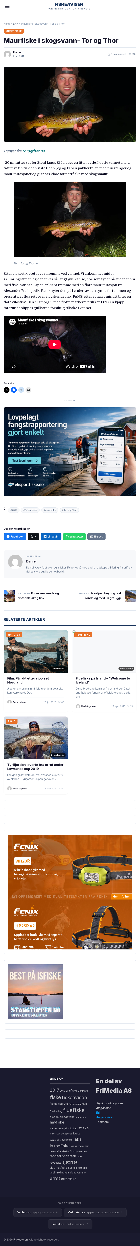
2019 (62, 1091)
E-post (98, 536)
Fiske (11, 721)
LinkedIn (53, 536)
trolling (60, 1172)
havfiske (57, 1122)
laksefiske (60, 1145)
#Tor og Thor (69, 510)
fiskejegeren (75, 1104)
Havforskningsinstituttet (63, 1128)
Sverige (72, 1167)
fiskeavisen (74, 1097)
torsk (52, 1172)
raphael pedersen (63, 1156)
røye (80, 1156)
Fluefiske (83, 634)
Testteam (102, 1122)
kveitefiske (55, 1140)
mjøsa (53, 1151)
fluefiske (74, 1110)
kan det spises (64, 1133)
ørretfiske (68, 1179)
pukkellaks (81, 1151)
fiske (55, 1097)
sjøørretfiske (58, 1167)
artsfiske (71, 1090)
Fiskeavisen (20, 1239)
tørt (67, 1173)
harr (85, 1117)
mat (87, 1146)
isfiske (83, 1128)
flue (84, 1103)
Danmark (83, 1090)
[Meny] (7, 6)
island (53, 1134)
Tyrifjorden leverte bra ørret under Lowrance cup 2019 (35, 767)
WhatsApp (76, 536)
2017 (15, 23)
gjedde (54, 1116)
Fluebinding (56, 1111)
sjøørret (69, 1162)
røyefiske (55, 1162)
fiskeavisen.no (59, 1103)
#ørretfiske (50, 510)
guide (78, 1117)
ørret (55, 1178)
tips (85, 1167)
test (80, 1168)
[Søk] (131, 6)
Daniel (17, 52)
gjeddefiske (67, 1116)
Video (73, 1172)
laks (77, 1139)
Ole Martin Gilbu (66, 1151)
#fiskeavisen (30, 510)
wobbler (81, 1172)
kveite (76, 1133)
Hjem (7, 23)
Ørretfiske (14, 31)
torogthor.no (33, 151)
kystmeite (67, 1139)
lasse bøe (77, 1146)
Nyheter (14, 634)
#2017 (13, 510)
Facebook (17, 536)
